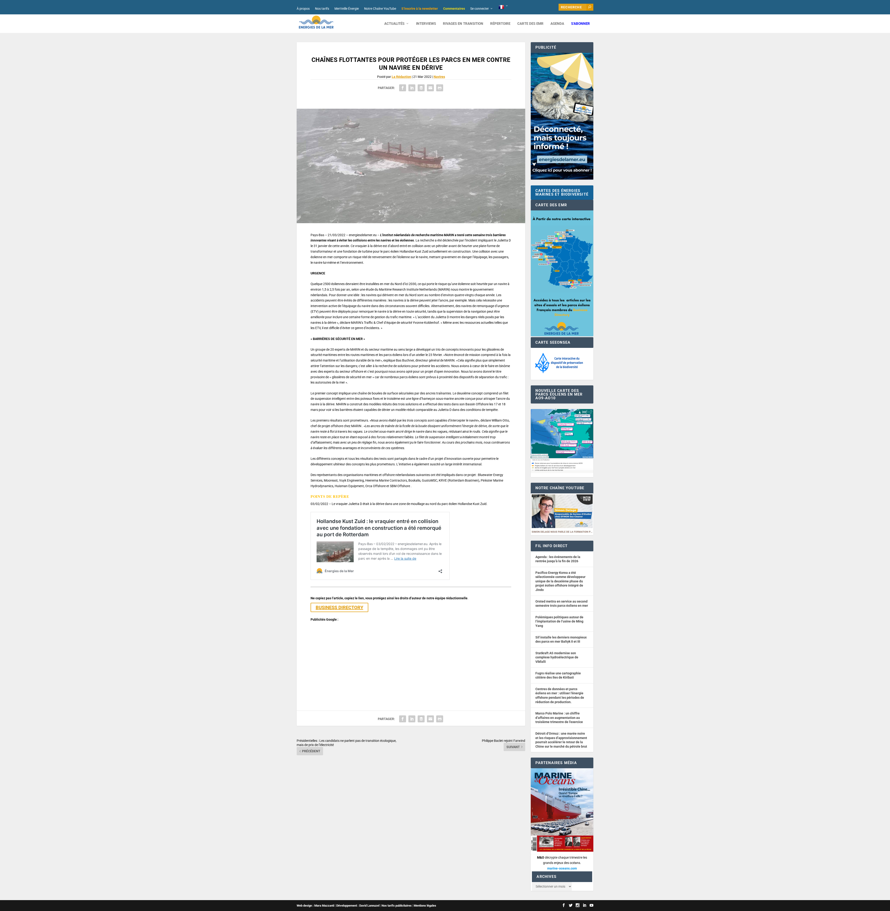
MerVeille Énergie (346, 8)
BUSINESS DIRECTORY (339, 607)
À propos (303, 8)
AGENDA (557, 24)
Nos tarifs (322, 8)
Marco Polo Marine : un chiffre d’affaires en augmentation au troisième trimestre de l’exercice (559, 717)
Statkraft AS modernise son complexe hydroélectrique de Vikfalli (556, 657)
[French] (504, 7)
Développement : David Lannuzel (357, 905)
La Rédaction (401, 77)
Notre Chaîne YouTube (380, 8)
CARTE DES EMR (530, 24)
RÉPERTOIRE (500, 24)
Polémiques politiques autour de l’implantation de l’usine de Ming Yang (559, 621)
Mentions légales (425, 905)
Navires (439, 77)
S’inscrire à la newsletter (419, 8)
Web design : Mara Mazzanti (315, 905)
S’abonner (580, 24)
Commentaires (454, 8)
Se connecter (479, 8)
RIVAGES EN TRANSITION (463, 24)
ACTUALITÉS (394, 24)
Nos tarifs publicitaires (396, 905)
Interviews (426, 24)
